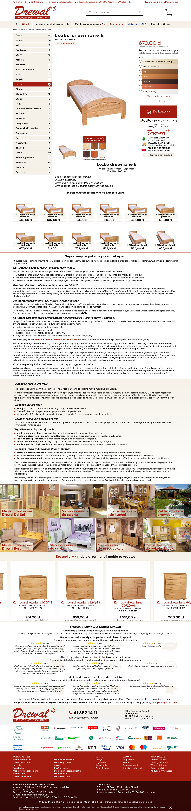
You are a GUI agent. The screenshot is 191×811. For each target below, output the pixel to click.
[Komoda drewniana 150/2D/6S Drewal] (119, 580)
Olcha (146, 76)
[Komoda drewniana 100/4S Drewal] (24, 580)
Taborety (21, 64)
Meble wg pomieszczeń (89, 24)
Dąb (145, 71)
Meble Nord (19, 773)
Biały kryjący (149, 91)
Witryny (20, 45)
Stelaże (20, 167)
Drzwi (19, 152)
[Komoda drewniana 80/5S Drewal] (167, 580)
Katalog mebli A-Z (159, 762)
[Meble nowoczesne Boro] (24, 534)
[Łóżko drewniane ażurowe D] (25, 207)
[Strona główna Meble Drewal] (16, 24)
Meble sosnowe (62, 776)
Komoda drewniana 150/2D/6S (119, 604)
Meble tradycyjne (22, 759)
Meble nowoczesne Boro (25, 770)
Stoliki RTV (21, 94)
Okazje (26, 24)
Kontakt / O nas (158, 759)
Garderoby (21, 133)
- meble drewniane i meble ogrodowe (95, 556)
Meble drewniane (22, 776)
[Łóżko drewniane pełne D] (165, 207)
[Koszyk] (168, 15)
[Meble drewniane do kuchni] (131, 500)
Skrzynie (20, 113)
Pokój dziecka (61, 768)
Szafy (19, 35)
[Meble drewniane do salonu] (83, 500)
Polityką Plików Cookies (88, 807)
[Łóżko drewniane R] (137, 235)
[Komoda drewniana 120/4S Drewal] (71, 580)
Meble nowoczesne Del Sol (67, 770)
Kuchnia (17, 765)
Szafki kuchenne (25, 69)
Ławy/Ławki (22, 123)
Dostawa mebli (130, 765)
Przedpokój (18, 768)
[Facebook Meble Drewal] (130, 1)
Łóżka (19, 84)
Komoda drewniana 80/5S (167, 602)
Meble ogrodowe (25, 157)
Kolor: (142, 57)
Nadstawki (21, 142)
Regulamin (128, 759)
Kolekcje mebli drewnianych (52, 24)
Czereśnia (148, 86)
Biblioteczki (22, 118)
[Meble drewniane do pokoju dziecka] (167, 534)
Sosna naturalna (151, 66)
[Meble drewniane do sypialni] (71, 534)
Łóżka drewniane (65, 43)
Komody (20, 40)
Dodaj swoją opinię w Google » (161, 702)
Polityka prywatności (161, 770)
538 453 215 (36, 1)
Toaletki (20, 147)
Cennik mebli (157, 768)
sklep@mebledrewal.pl (60, 1)
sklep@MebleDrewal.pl (84, 717)
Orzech (146, 81)
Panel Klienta (102, 768)
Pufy (18, 138)
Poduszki (20, 172)
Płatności (127, 762)
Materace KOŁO (137, 24)
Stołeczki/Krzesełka (27, 128)
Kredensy (21, 49)
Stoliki (19, 98)
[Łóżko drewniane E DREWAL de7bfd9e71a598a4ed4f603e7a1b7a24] (94, 148)
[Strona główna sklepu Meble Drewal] (35, 12)
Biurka (19, 89)
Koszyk (99, 759)
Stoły (19, 54)
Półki (18, 103)
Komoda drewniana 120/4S (71, 602)
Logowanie (101, 762)
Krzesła (20, 59)
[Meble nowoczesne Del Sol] (29, 500)
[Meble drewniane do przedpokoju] (119, 534)
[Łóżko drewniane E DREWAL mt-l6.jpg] (67, 148)
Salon (57, 765)
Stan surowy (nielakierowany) (158, 61)
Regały (19, 79)
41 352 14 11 (21, 1)
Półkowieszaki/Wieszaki (28, 108)
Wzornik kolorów (158, 765)
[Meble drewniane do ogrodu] (173, 500)
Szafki (19, 74)
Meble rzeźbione (21, 762)
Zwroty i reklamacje (133, 768)
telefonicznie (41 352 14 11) (62, 339)
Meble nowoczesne (64, 759)
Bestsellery (116, 24)
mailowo (39, 339)
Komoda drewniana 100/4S (24, 602)
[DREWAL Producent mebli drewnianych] (158, 133)
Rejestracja (101, 765)
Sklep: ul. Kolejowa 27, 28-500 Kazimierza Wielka (101, 1)
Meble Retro (60, 773)
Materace (21, 162)
